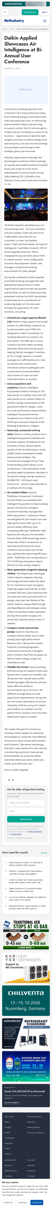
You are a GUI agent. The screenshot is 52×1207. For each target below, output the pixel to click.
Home (4, 29)
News (12, 29)
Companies (10, 1138)
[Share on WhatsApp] (13, 780)
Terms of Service (35, 831)
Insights (8, 1127)
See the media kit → (13, 1102)
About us (8, 1165)
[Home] (14, 21)
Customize (22, 1202)
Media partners (33, 1127)
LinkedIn (30, 1165)
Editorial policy (11, 1171)
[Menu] (45, 21)
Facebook (31, 1171)
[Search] (5, 12)
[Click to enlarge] (26, 205)
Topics (7, 1148)
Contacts (8, 1176)
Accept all (37, 1202)
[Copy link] (5, 780)
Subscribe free (30, 12)
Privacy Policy (16, 834)
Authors (8, 1154)
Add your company (35, 1132)
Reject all (8, 1202)
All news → (45, 853)
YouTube (31, 1176)
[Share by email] (9, 780)
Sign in (44, 12)
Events (7, 1132)
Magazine (9, 1143)
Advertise (31, 1122)
